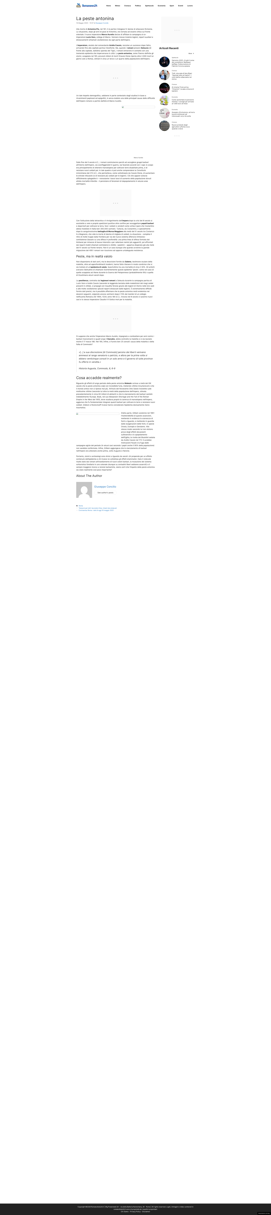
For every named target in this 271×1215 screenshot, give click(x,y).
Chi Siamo (125, 1212)
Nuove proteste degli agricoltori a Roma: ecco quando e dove (181, 127)
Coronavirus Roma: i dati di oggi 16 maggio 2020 (96, 510)
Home (108, 6)
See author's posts (105, 493)
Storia (81, 506)
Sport (172, 6)
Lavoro (190, 6)
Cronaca (127, 6)
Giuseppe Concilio (105, 486)
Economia (161, 6)
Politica (138, 6)
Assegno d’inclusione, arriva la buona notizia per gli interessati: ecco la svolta (183, 114)
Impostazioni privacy (264, 1213)
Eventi (180, 6)
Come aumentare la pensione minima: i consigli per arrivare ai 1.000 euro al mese (183, 102)
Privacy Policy (135, 1212)
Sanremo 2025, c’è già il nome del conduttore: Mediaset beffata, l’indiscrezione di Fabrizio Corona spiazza (183, 63)
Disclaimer (146, 1212)
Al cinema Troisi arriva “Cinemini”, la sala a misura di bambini (183, 89)
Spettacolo (149, 6)
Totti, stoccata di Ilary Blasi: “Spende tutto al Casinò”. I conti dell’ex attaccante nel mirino (182, 76)
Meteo (117, 6)
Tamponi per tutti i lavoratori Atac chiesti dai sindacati (98, 508)
